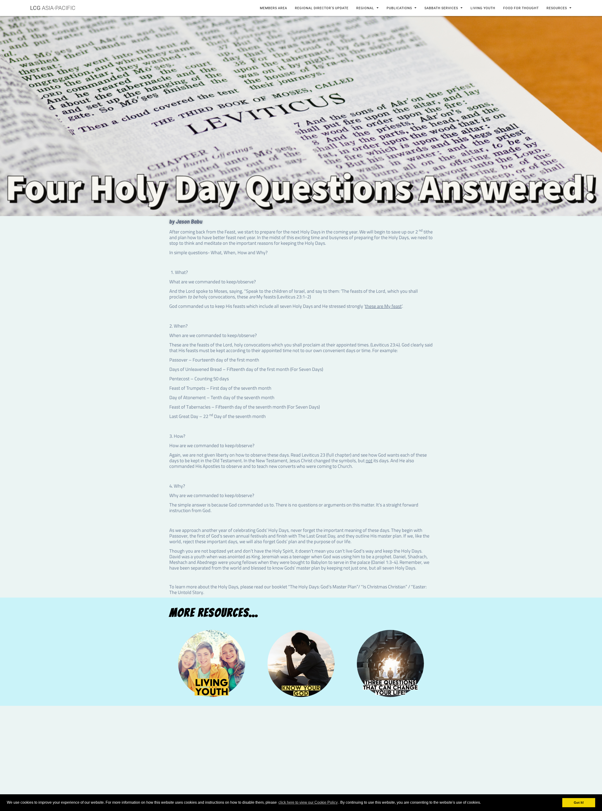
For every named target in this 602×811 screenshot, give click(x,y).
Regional (365, 8)
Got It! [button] (579, 802)
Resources (556, 8)
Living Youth (483, 8)
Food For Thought (521, 8)
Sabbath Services (441, 8)
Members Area (273, 8)
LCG (52, 8)
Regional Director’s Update (321, 8)
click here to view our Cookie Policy (308, 802)
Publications (399, 8)
